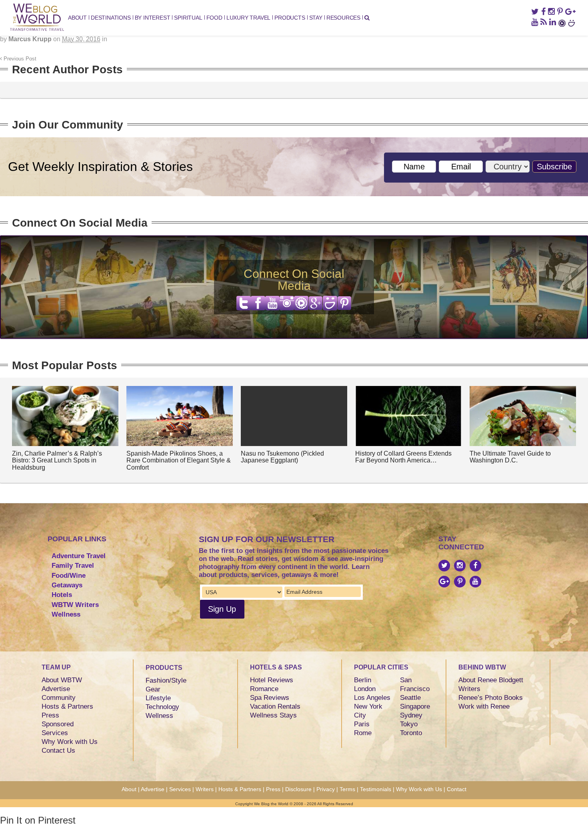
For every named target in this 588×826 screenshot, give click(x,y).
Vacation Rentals (275, 706)
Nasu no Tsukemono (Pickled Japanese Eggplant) (282, 457)
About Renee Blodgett (490, 680)
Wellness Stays (273, 715)
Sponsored (58, 724)
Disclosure (298, 789)
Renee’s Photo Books (490, 697)
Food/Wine (69, 575)
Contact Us (58, 750)
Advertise (56, 689)
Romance (264, 689)
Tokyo (409, 724)
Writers (469, 689)
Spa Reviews (269, 697)
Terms (347, 789)
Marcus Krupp (30, 39)
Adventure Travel (79, 556)
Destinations (111, 17)
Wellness (66, 614)
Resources (343, 17)
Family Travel (73, 565)
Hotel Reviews (271, 680)
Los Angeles (372, 697)
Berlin (362, 680)
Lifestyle (158, 698)
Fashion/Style (166, 680)
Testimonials (375, 789)
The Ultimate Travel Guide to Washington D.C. (510, 457)
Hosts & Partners (67, 706)
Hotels (62, 595)
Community (59, 697)
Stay (315, 17)
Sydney (411, 715)
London (365, 689)
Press (50, 715)
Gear (153, 689)
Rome (363, 733)
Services (55, 733)
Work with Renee (484, 706)
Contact (456, 789)
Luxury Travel (248, 17)
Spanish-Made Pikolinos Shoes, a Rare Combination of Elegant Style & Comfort (178, 460)
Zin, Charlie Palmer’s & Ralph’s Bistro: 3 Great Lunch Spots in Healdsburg (57, 460)
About (77, 17)
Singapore (415, 706)
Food (214, 17)
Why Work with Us (70, 742)
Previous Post (19, 59)
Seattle (410, 697)
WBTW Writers (75, 605)
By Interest (152, 17)
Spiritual (188, 17)
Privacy (325, 789)
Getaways (67, 585)
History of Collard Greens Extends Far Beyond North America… (403, 457)
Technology (162, 707)
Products (289, 17)
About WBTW (62, 680)
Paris (362, 724)
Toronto (411, 733)
